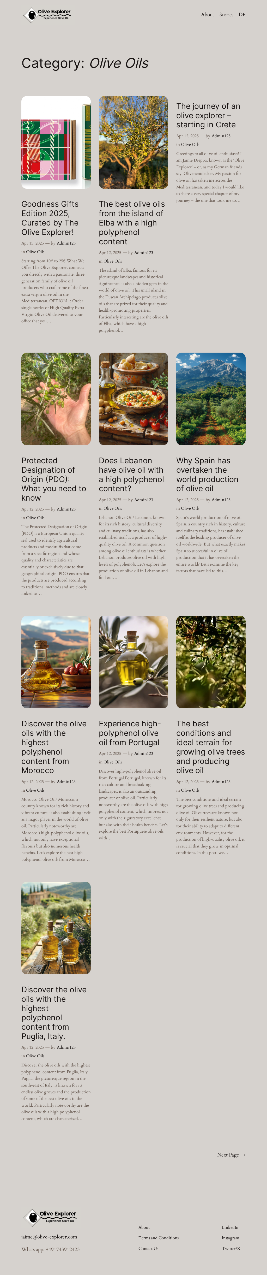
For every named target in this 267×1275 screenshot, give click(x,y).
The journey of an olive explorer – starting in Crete (208, 115)
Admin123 (66, 243)
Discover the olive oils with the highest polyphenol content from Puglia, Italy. (54, 1013)
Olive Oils (35, 252)
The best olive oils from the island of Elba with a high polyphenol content (132, 222)
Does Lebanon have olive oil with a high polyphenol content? (131, 474)
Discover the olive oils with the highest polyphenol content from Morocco (54, 747)
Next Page (231, 1155)
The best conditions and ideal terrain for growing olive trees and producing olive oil (210, 747)
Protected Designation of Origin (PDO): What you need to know (53, 479)
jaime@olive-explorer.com (49, 1237)
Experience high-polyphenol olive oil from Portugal (130, 733)
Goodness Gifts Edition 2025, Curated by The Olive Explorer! (50, 217)
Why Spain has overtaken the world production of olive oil (207, 474)
